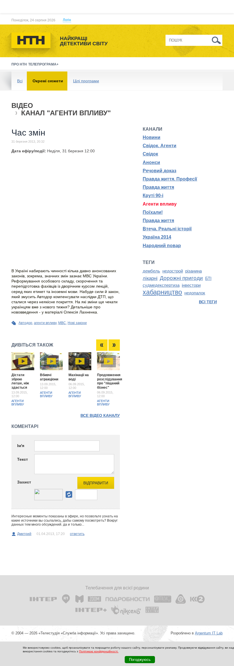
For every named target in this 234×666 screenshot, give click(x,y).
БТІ (208, 278)
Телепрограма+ (43, 64)
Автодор (25, 323)
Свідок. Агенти (159, 145)
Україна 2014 (157, 237)
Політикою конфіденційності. (98, 651)
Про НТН (19, 64)
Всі (20, 81)
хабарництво (162, 292)
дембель (151, 271)
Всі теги (208, 302)
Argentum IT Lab (209, 633)
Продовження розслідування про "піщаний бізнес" (109, 381)
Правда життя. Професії (170, 179)
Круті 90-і (153, 195)
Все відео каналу (100, 415)
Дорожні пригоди (181, 278)
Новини (151, 137)
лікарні (150, 278)
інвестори (191, 285)
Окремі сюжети (48, 81)
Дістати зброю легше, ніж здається (20, 381)
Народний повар (162, 245)
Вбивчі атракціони (49, 377)
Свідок (150, 153)
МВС (62, 323)
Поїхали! (153, 212)
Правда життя (158, 187)
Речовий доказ (159, 170)
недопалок (194, 293)
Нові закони (77, 323)
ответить (77, 534)
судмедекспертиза (161, 285)
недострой (172, 271)
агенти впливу (45, 323)
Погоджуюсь (140, 659)
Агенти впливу (17, 402)
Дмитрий (24, 534)
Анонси (151, 162)
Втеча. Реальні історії (167, 228)
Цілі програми (86, 81)
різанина (193, 271)
